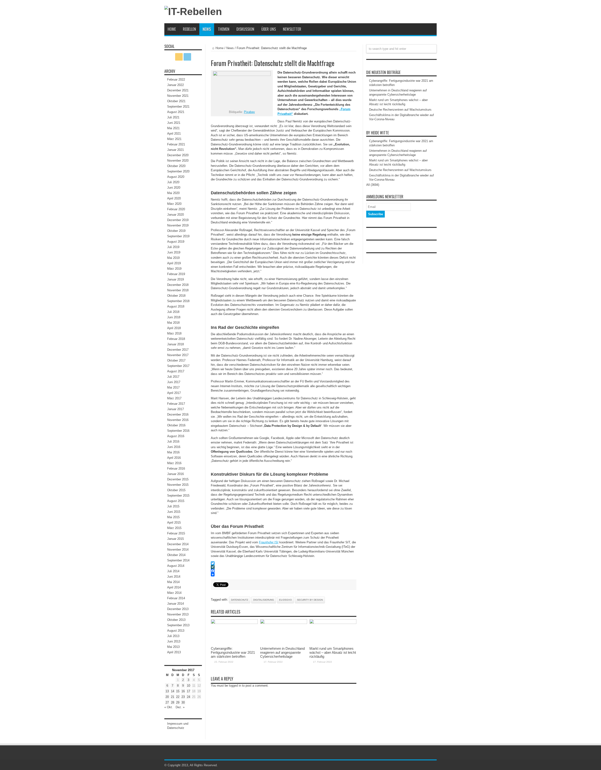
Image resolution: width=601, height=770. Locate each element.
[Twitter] (283, 563)
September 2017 (178, 366)
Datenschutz (239, 600)
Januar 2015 (175, 539)
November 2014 (178, 549)
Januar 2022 (175, 85)
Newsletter (292, 29)
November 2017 (178, 355)
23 (183, 697)
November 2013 (178, 614)
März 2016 (174, 463)
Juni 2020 (173, 187)
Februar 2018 (176, 339)
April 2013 (174, 652)
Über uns (268, 29)
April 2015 (174, 522)
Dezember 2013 (178, 609)
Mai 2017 (173, 387)
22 (177, 697)
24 (188, 697)
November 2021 (178, 95)
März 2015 (174, 528)
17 (188, 691)
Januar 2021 (175, 150)
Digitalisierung (263, 600)
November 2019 (178, 225)
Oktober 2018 (176, 295)
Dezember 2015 (178, 479)
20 (167, 697)
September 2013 (178, 625)
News (207, 29)
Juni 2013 (173, 641)
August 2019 (175, 241)
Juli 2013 (173, 636)
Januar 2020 (175, 214)
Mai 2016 (173, 452)
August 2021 (175, 112)
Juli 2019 (173, 247)
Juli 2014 (173, 571)
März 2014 (174, 593)
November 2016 (178, 420)
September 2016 (178, 430)
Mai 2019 (173, 258)
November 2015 (178, 484)
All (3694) (372, 185)
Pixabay (249, 112)
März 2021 (174, 139)
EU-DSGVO (285, 600)
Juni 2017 (173, 382)
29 (177, 702)
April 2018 (174, 328)
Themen (223, 29)
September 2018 (178, 301)
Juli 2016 (173, 441)
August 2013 (175, 630)
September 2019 (178, 236)
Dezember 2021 (178, 90)
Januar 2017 (175, 409)
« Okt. (168, 707)
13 (167, 691)
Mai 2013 (173, 647)
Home (172, 29)
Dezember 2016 (178, 414)
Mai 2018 (173, 322)
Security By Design (310, 600)
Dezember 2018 (178, 285)
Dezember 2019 (178, 220)
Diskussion (245, 29)
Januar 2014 (175, 603)
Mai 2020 (173, 193)
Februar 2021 (176, 144)
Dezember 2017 (178, 349)
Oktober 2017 (176, 360)
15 (177, 691)
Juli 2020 (173, 182)
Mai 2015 (173, 517)
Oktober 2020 (176, 166)
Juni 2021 (173, 122)
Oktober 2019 (176, 231)
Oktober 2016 (176, 425)
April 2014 (174, 587)
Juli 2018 (173, 312)
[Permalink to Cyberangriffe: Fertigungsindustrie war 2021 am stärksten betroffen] (234, 623)
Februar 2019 (176, 274)
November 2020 (178, 160)
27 (167, 702)
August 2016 (175, 436)
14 (172, 691)
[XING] (283, 567)
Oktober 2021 (176, 101)
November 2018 (178, 290)
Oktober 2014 (176, 555)
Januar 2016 (175, 474)
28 (172, 702)
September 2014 (178, 560)
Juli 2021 (173, 117)
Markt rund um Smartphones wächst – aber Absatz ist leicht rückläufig (332, 652)
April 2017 (174, 393)
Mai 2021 (173, 128)
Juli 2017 (173, 376)
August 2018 (175, 306)
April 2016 (174, 457)
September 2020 (178, 171)
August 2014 (175, 566)
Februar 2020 (176, 209)
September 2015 (178, 495)
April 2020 (174, 198)
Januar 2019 (175, 279)
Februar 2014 (176, 598)
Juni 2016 (173, 447)
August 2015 (175, 501)
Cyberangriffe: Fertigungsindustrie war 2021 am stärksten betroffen (233, 652)
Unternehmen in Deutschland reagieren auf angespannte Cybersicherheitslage (282, 652)
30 (183, 702)
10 (188, 685)
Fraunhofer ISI (268, 542)
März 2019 (174, 268)
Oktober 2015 (176, 490)
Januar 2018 (175, 344)
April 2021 (174, 133)
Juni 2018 (173, 317)
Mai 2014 (173, 582)
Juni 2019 (173, 252)
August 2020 (175, 177)
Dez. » (180, 707)
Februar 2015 (176, 533)
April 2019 (174, 263)
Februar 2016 (176, 468)
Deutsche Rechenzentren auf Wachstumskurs (400, 109)
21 (172, 697)
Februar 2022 (176, 79)
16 (183, 691)
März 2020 (174, 204)
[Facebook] (283, 571)
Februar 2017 (176, 403)
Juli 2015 (173, 506)
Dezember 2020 (178, 155)
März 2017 (174, 398)
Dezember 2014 (178, 544)
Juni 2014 (173, 576)
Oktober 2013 (176, 620)
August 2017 (175, 371)
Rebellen (189, 29)
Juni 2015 (173, 511)
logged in (235, 685)
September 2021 (178, 106)
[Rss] (179, 57)
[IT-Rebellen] (193, 11)
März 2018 (174, 333)
